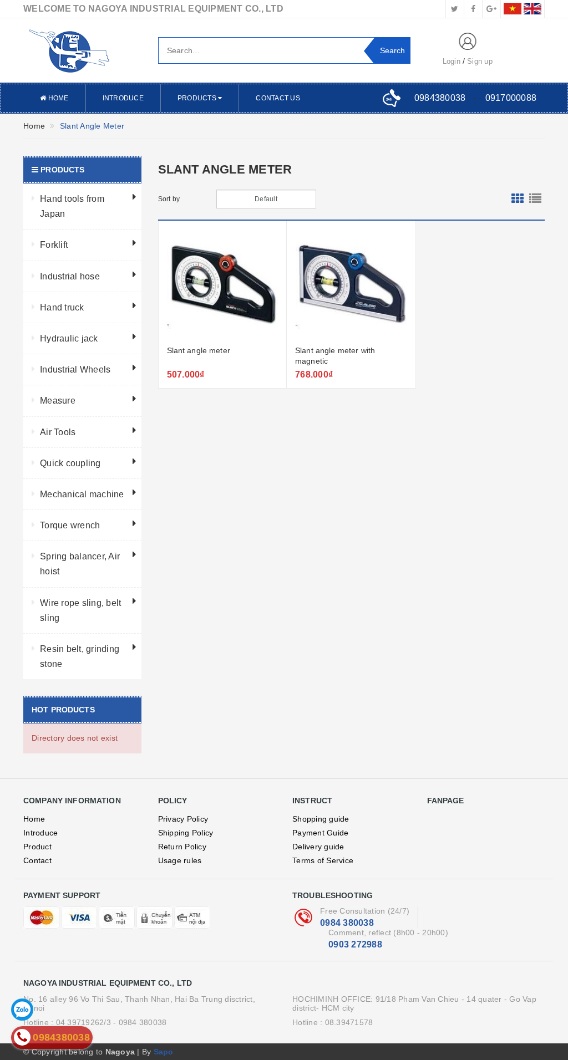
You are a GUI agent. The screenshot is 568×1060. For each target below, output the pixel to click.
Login (451, 61)
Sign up (480, 61)
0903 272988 (355, 944)
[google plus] (491, 9)
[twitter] (455, 9)
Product (37, 846)
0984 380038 (347, 923)
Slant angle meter (198, 350)
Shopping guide (320, 818)
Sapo (164, 1051)
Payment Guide (320, 832)
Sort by (169, 199)
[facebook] (473, 9)
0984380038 (440, 98)
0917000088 (511, 98)
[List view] (535, 199)
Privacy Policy (183, 818)
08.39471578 (349, 1022)
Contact (37, 860)
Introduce (123, 98)
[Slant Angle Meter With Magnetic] (351, 284)
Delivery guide (318, 846)
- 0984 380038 (139, 1022)
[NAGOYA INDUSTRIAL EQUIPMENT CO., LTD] (82, 50)
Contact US (278, 98)
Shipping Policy (186, 832)
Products (198, 98)
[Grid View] (517, 199)
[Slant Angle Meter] (222, 284)
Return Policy (182, 846)
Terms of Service (322, 860)
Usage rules (180, 860)
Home (57, 98)
